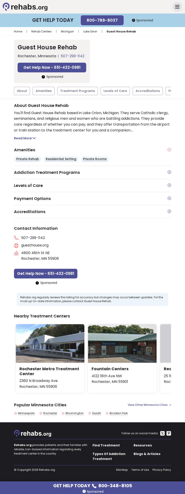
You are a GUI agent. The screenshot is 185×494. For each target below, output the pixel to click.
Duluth (96, 413)
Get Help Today (92, 485)
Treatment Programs (77, 91)
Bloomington (75, 413)
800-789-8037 (102, 20)
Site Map (122, 470)
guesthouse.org (35, 245)
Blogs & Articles (147, 454)
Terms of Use (140, 470)
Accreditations (148, 91)
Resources (143, 445)
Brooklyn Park (119, 413)
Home (18, 31)
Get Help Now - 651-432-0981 (52, 67)
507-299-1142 (72, 56)
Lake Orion (90, 31)
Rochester (50, 413)
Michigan (67, 31)
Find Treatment (106, 445)
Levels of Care (115, 91)
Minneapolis (26, 413)
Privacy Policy (162, 470)
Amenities (44, 91)
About (22, 91)
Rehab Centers (41, 31)
